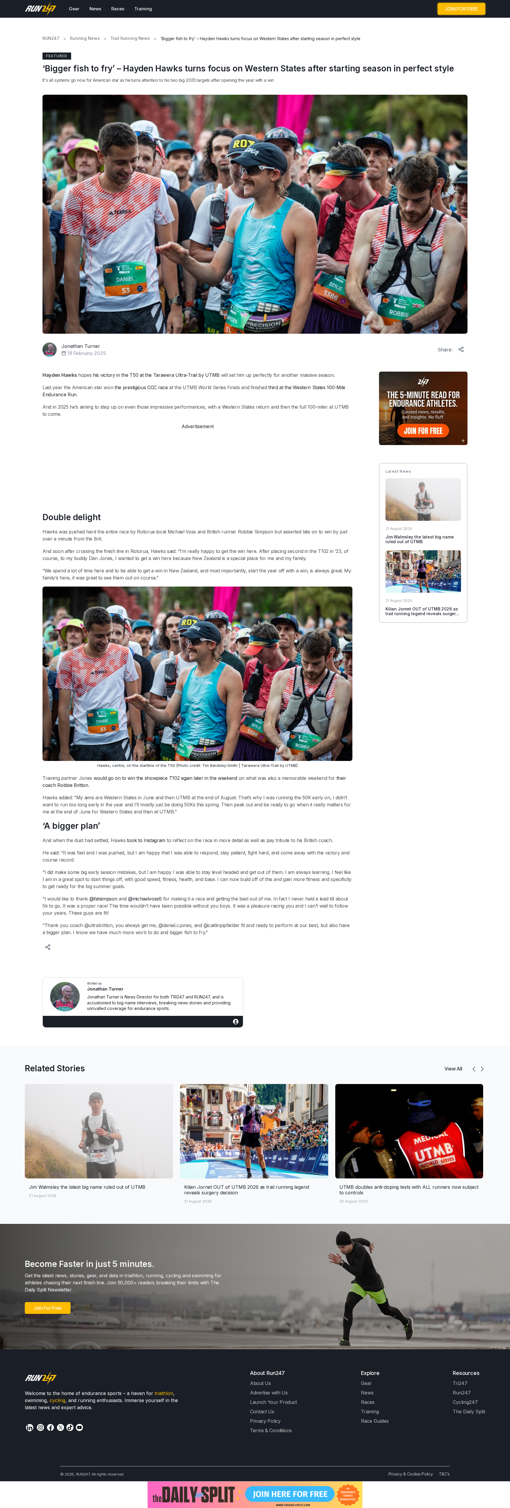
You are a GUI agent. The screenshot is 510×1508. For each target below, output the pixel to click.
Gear (74, 9)
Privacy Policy (265, 1421)
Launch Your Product (273, 1402)
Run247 (462, 1393)
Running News (84, 38)
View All (453, 1069)
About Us (260, 1383)
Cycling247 (465, 1402)
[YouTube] (79, 1427)
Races (117, 9)
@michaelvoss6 (145, 899)
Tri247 (460, 1383)
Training (143, 9)
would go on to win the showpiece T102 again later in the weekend (165, 778)
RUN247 (50, 38)
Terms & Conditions (271, 1430)
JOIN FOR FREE (461, 9)
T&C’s (444, 1473)
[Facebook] (50, 1427)
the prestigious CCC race (141, 387)
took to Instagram (146, 840)
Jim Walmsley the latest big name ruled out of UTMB (419, 539)
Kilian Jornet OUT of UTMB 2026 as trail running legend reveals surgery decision (421, 613)
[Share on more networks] (462, 348)
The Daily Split (469, 1411)
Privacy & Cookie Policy (410, 1473)
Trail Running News (130, 38)
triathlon (164, 1393)
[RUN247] (41, 9)
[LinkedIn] (30, 1427)
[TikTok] (69, 1427)
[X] (60, 1427)
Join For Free (48, 1308)
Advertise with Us (269, 1393)
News (95, 9)
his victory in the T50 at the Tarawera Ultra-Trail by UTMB (156, 375)
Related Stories (55, 1068)
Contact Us (262, 1411)
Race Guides (375, 1421)
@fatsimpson (103, 899)
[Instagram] (40, 1427)
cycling (57, 1400)
